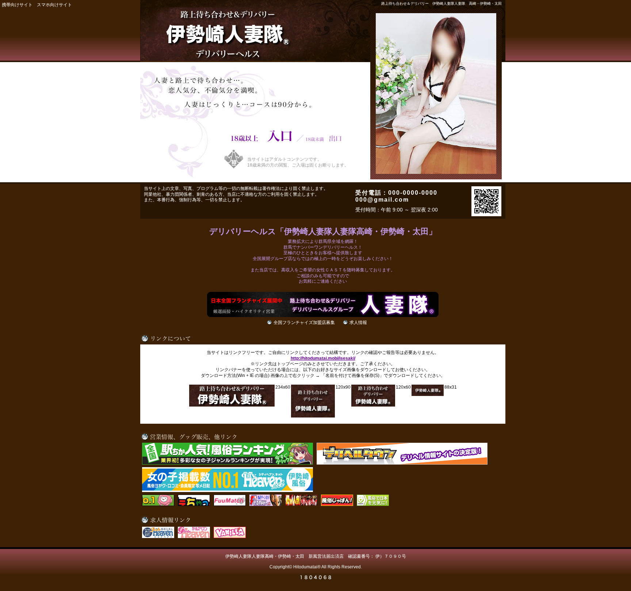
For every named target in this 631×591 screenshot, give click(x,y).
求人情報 (358, 322)
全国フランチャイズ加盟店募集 (304, 322)
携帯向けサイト (17, 4)
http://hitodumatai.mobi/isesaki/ (323, 358)
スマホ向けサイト (54, 4)
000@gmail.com (382, 200)
